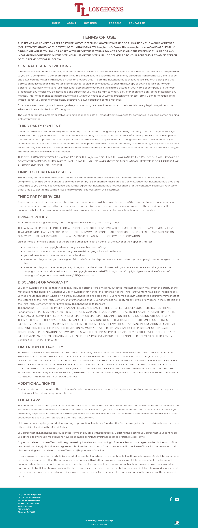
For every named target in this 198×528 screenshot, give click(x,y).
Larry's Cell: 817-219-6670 (29, 497)
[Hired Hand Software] (177, 524)
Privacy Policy (90, 521)
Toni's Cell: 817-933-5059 (29, 500)
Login (111, 521)
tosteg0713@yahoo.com (28, 503)
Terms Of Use (102, 521)
